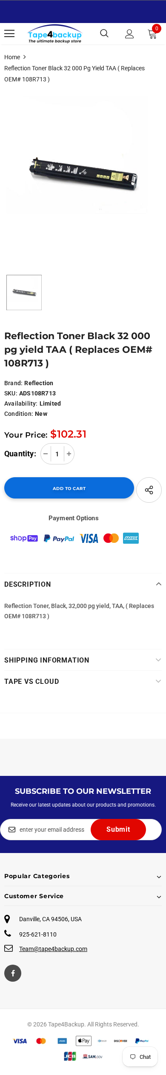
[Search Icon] (104, 33)
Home (12, 57)
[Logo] (55, 33)
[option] (83, 175)
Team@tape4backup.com (53, 948)
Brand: (13, 383)
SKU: (10, 393)
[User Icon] (129, 33)
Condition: (18, 413)
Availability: (21, 403)
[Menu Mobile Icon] (9, 34)
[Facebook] (12, 973)
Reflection (38, 383)
